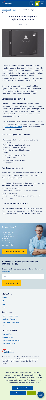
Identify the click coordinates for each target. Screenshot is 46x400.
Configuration (18, 393)
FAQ (3, 301)
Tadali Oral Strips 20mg (13, 127)
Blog (14, 10)
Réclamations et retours (10, 322)
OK (32, 393)
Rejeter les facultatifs (23, 388)
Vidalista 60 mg (7, 334)
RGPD (3, 307)
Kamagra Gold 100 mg (9, 344)
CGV (3, 325)
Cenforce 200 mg (7, 337)
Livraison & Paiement (9, 319)
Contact (4, 298)
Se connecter (9, 283)
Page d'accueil (6, 10)
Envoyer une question (12, 251)
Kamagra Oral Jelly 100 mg (11, 340)
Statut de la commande (10, 316)
